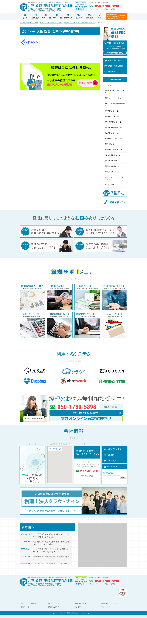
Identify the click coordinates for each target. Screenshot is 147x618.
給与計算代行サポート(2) (113, 122)
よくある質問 (109, 185)
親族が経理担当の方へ (112, 161)
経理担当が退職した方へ (113, 166)
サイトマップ (105, 607)
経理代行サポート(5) (112, 111)
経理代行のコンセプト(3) (113, 138)
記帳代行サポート (53, 603)
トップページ (109, 85)
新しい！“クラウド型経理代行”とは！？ (115, 104)
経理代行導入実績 (95, 2)
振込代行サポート (80, 607)
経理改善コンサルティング (114, 149)
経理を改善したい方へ (112, 172)
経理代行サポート (26, 607)
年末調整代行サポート (82, 603)
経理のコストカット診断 (113, 98)
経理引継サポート (111, 144)
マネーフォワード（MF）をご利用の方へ (115, 178)
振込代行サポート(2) (112, 133)
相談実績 (105, 2)
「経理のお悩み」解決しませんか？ (115, 91)
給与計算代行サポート (55, 607)
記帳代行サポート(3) (112, 116)
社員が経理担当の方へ (112, 155)
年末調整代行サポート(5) (113, 127)
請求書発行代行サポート (109, 603)
